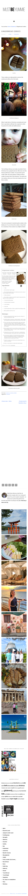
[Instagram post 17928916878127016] (14, 521)
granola (14, 790)
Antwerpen (7, 783)
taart (21, 796)
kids (3, 794)
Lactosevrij (5, 850)
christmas (22, 785)
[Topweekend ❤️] (14, 701)
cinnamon (8, 394)
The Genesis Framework (21, 893)
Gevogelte (5, 837)
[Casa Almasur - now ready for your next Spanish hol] (14, 573)
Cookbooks (3, 787)
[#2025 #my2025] (14, 650)
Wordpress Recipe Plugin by (8, 345)
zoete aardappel (21, 798)
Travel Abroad (6, 872)
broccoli (21, 783)
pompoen (3, 796)
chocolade (11, 785)
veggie (15, 799)
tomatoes (7, 798)
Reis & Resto (6, 861)
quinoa (6, 796)
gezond (23, 787)
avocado (11, 783)
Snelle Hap (5, 866)
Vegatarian (5, 877)
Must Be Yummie (14, 9)
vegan (11, 799)
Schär (16, 796)
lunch (18, 794)
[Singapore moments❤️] (14, 624)
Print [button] (21, 286)
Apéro (4, 828)
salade (14, 796)
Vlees (4, 881)
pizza (24, 794)
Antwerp (3, 783)
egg (18, 787)
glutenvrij (8, 790)
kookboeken (12, 794)
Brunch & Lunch (6, 830)
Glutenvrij (5, 839)
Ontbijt (4, 857)
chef (2, 785)
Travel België (6, 875)
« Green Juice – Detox (6, 401)
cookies (9, 787)
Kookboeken (5, 848)
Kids (4, 846)
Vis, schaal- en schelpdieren (9, 879)
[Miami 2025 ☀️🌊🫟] (14, 727)
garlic (20, 787)
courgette (12, 787)
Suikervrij (5, 868)
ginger (2, 790)
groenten (17, 790)
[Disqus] (14, 426)
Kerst (20, 790)
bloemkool (16, 783)
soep (19, 796)
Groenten (5, 841)
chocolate (16, 785)
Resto (4, 864)
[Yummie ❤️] (14, 675)
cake (24, 783)
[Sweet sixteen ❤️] (14, 598)
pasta (21, 794)
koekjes (8, 794)
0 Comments (16, 34)
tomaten (3, 798)
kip (5, 794)
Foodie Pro (12, 893)
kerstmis (24, 791)
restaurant (10, 796)
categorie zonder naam (8, 832)
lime (16, 794)
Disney (16, 787)
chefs (6, 786)
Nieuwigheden (6, 855)
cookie (6, 787)
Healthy (4, 844)
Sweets (4, 870)
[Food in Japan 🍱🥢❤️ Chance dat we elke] (14, 547)
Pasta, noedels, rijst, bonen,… (9, 859)
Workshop (5, 884)
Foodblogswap (6, 835)
